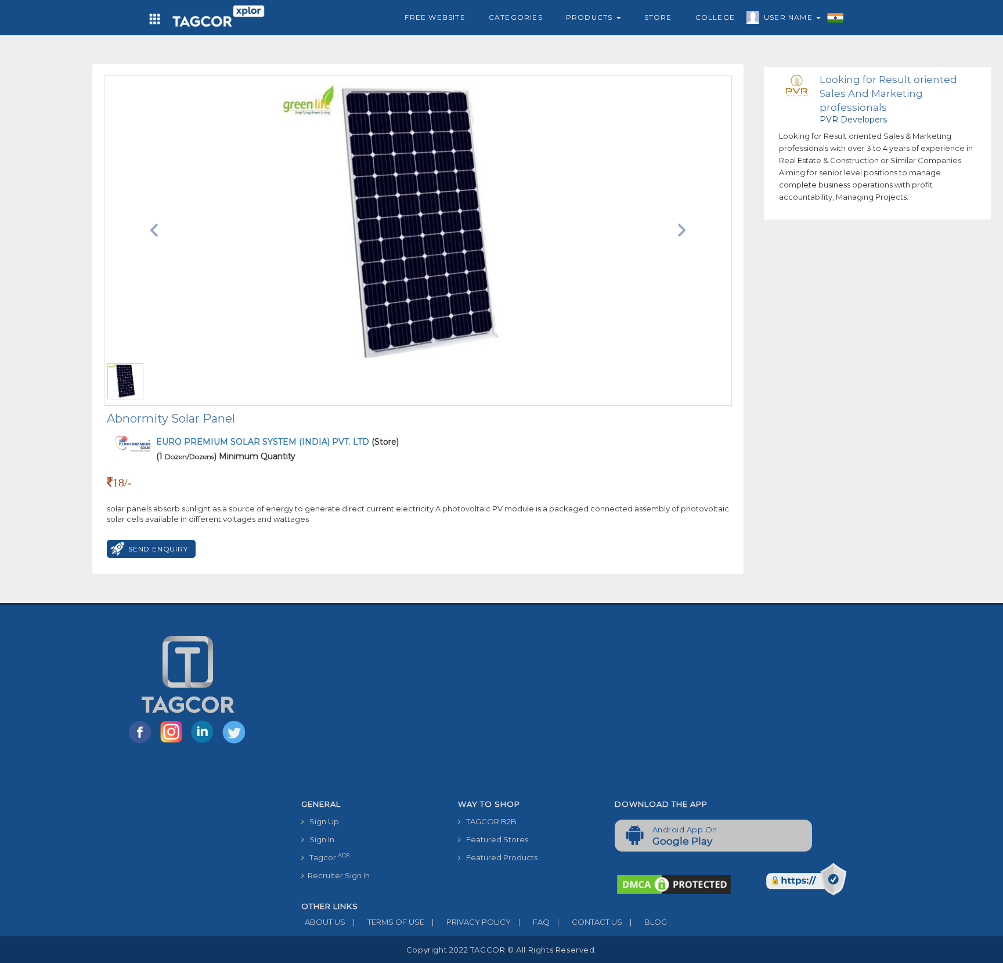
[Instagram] (173, 742)
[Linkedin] (205, 742)
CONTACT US (589, 921)
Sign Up (321, 821)
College (715, 17)
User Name (789, 17)
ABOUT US (323, 921)
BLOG (648, 921)
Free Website (435, 17)
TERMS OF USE (388, 921)
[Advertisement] (606, 707)
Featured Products (499, 857)
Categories (516, 17)
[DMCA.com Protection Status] (674, 883)
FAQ (534, 921)
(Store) (277, 442)
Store (658, 17)
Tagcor (326, 857)
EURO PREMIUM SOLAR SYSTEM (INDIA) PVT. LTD (263, 442)
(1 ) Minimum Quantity (225, 456)
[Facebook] (142, 742)
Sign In (319, 839)
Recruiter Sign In (337, 875)
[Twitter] (235, 742)
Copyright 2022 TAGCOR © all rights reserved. (501, 949)
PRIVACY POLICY (471, 921)
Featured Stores (494, 839)
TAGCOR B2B (489, 821)
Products (590, 17)
